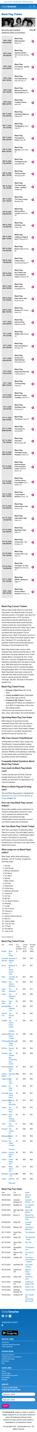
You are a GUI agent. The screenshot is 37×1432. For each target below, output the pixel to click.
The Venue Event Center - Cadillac (11, 1026)
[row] (18, 42)
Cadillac (4, 1021)
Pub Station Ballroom (12, 984)
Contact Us (5, 1342)
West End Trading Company (12, 1118)
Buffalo (4, 1048)
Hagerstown (6, 1079)
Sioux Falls (4, 1002)
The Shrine (11, 1125)
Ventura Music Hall (11, 1154)
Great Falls (3, 990)
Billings (4, 982)
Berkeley (5, 1174)
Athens (4, 1086)
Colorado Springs (5, 959)
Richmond (5, 1067)
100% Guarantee (7, 1346)
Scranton (5, 1053)
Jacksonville (6, 1100)
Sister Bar (11, 1137)
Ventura (4, 1152)
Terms (4, 1371)
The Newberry (12, 990)
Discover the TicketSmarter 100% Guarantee (18, 2)
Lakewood (5, 1034)
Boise (4, 966)
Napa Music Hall (11, 1169)
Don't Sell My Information (10, 1375)
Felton (4, 1160)
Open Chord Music (11, 1095)
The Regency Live (12, 1008)
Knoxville (5, 1093)
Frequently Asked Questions (11, 1344)
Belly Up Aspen (28, 1196)
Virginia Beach (4, 1075)
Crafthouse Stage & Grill (13, 1043)
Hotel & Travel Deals (8, 1359)
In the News (5, 1361)
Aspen (4, 951)
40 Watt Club (10, 1088)
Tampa (4, 1107)
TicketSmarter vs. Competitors (12, 1357)
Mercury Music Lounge (12, 1036)
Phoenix (5, 1141)
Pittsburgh (5, 1041)
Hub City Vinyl (10, 1081)
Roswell (5, 1129)
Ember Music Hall (11, 1069)
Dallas (4, 1179)
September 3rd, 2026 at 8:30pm (13, 796)
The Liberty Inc (11, 1131)
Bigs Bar (10, 1002)
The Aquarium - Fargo (12, 996)
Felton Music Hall (11, 1162)
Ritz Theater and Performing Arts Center (13, 1058)
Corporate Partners (8, 1355)
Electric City (11, 1049)
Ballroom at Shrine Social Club (12, 970)
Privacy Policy (6, 1373)
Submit (5, 1406)
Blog (3, 1363)
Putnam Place (30, 1290)
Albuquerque (6, 1136)
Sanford (4, 1115)
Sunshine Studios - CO (12, 960)
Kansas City (4, 1014)
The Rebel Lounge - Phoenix (12, 1145)
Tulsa (3, 1124)
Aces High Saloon (29, 1211)
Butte (3, 977)
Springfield (5, 1006)
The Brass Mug (11, 1109)
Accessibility (6, 1377)
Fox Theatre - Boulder (30, 1206)
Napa (3, 1167)
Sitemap (4, 1379)
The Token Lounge (29, 1266)
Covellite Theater (12, 978)
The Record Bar (11, 1015)
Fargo (4, 994)
